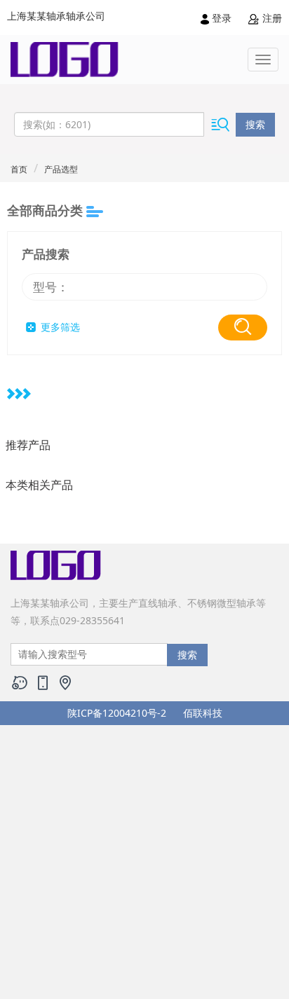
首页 (19, 169)
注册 (271, 18)
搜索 (255, 124)
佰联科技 (202, 712)
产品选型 (61, 169)
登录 (221, 18)
